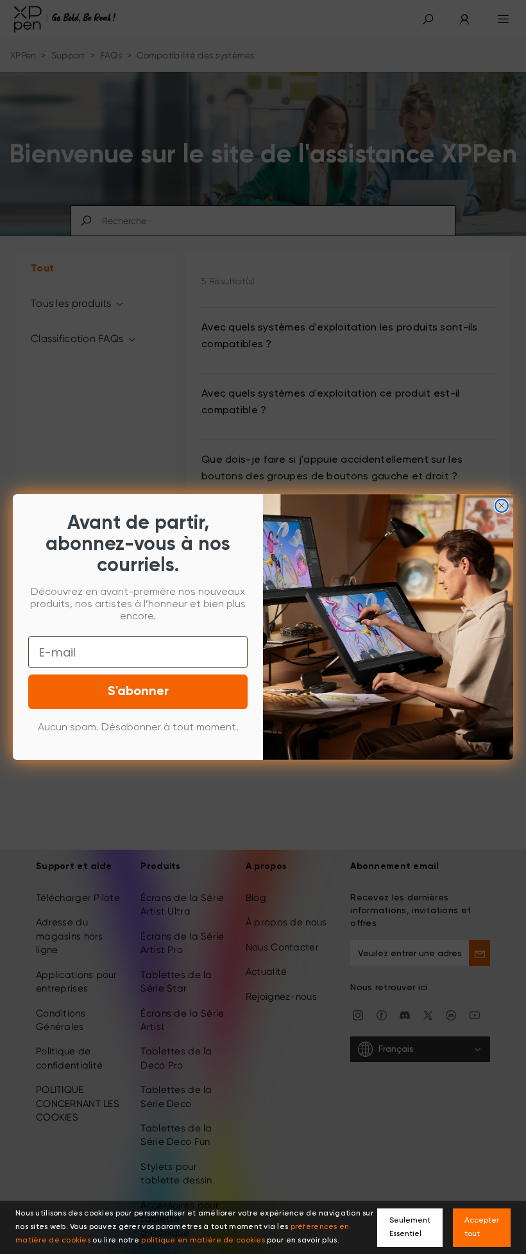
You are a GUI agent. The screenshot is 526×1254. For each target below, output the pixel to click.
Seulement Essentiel (409, 1227)
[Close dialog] (501, 505)
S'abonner (138, 691)
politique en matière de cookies (203, 1240)
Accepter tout (481, 1227)
